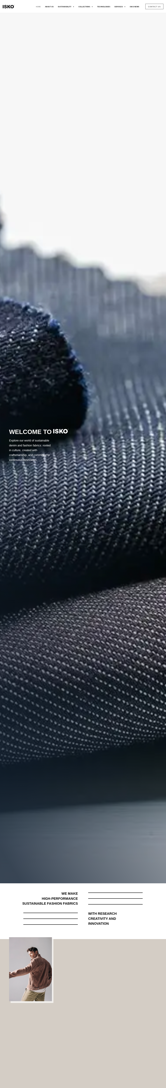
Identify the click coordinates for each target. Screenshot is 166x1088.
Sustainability (64, 7)
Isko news (134, 7)
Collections (84, 7)
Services (118, 7)
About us (49, 7)
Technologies (103, 7)
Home (38, 7)
